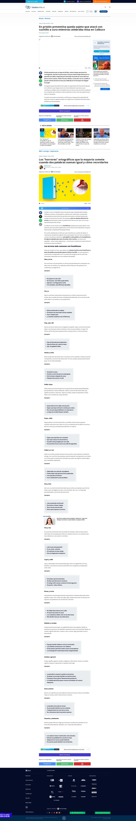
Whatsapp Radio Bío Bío (103, 812)
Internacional (41, 11)
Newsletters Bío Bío (70, 1)
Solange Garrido (45, 33)
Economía (48, 11)
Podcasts (28, 11)
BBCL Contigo (81, 11)
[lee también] (50, 521)
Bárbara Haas (47, 165)
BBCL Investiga (73, 11)
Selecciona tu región (32, 1)
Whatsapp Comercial (78, 812)
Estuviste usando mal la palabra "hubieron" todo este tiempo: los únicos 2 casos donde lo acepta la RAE (72, 519)
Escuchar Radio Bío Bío (102, 1)
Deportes (54, 11)
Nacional (34, 11)
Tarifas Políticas (29, 812)
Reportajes (28, 802)
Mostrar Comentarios (65, 111)
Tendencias (60, 11)
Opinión (66, 11)
